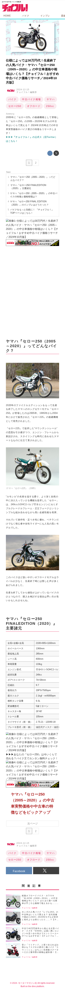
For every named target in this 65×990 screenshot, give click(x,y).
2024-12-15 (22, 89)
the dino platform (36, 986)
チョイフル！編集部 (26, 92)
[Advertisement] (32, 292)
